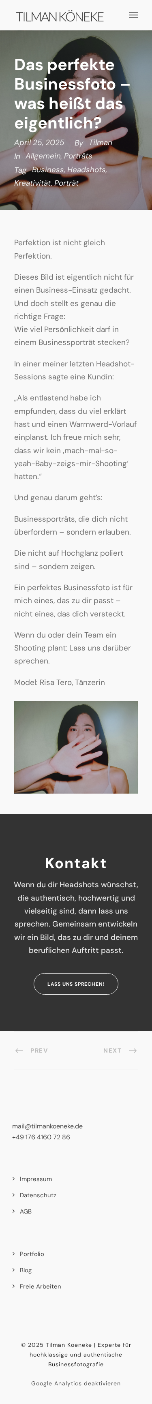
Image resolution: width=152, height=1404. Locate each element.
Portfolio (32, 1254)
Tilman (100, 142)
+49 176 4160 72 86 (41, 1137)
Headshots (86, 170)
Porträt (66, 183)
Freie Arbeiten (40, 1286)
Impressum (36, 1179)
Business (48, 170)
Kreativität (32, 183)
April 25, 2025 (39, 142)
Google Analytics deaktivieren (76, 1383)
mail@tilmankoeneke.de (47, 1126)
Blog (26, 1270)
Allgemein (43, 156)
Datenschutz (38, 1195)
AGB (26, 1211)
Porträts (78, 156)
